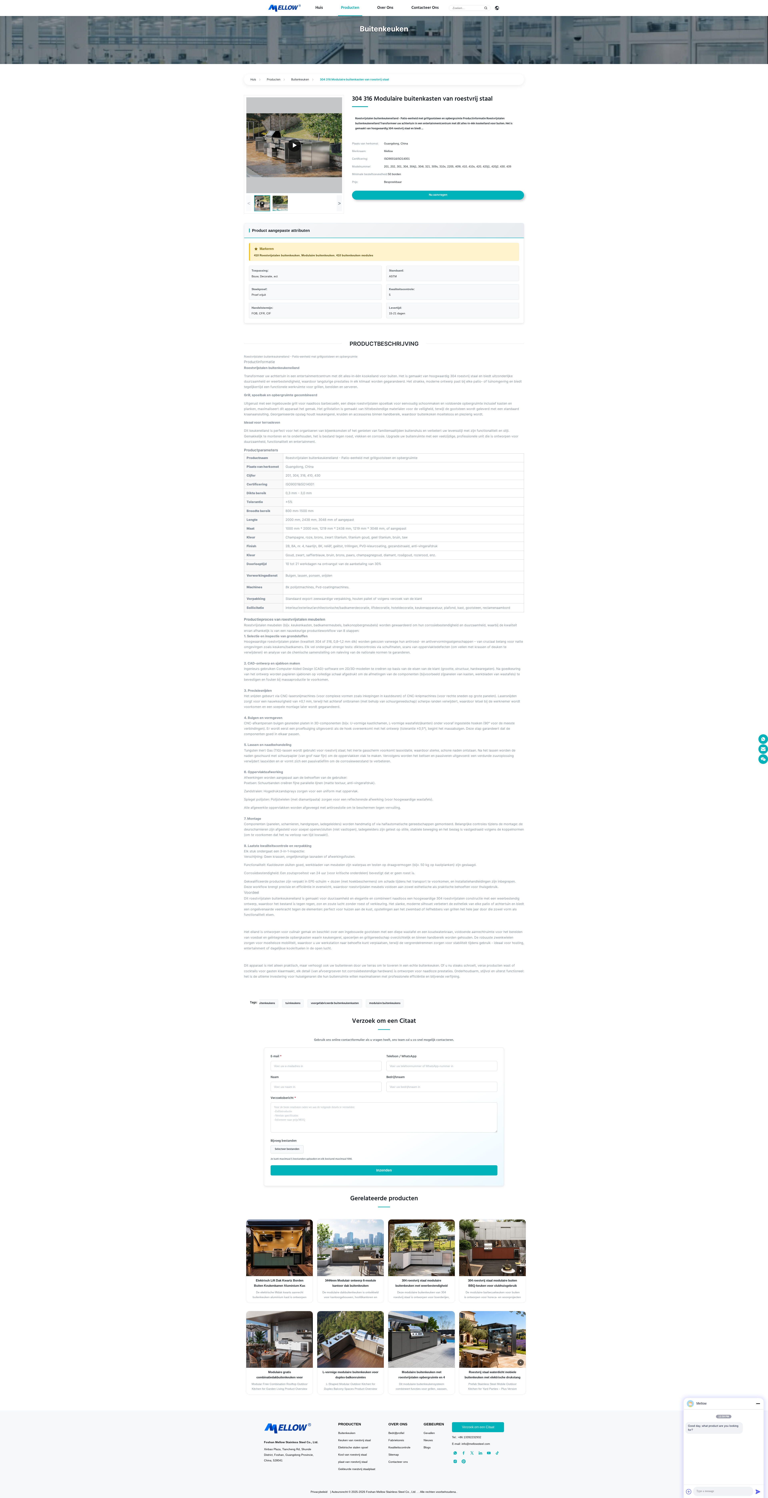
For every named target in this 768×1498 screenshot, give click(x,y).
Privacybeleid (319, 1491)
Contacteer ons (425, 8)
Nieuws (428, 1440)
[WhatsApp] (763, 739)
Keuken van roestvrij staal (354, 1440)
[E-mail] (763, 749)
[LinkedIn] (480, 1453)
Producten (273, 79)
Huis (319, 8)
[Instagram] (455, 1461)
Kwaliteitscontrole (399, 1447)
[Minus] (758, 1403)
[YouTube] (489, 1453)
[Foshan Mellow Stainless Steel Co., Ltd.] (284, 8)
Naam (275, 1077)
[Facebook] (463, 1453)
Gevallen (429, 1433)
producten (350, 8)
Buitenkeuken (300, 79)
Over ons (385, 8)
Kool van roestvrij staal (352, 1454)
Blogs (427, 1447)
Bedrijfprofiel (396, 1433)
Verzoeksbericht (283, 1098)
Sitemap (393, 1454)
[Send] (758, 1491)
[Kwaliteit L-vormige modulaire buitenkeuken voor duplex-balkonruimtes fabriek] (350, 1339)
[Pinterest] (463, 1461)
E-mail (276, 1056)
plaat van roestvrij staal (352, 1461)
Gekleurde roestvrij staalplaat (356, 1469)
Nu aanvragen (438, 195)
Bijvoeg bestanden (284, 1141)
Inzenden (384, 1170)
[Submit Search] (485, 8)
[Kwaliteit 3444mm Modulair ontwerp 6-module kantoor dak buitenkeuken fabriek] (350, 1247)
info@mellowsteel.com (476, 1443)
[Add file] (689, 1491)
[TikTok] (497, 1453)
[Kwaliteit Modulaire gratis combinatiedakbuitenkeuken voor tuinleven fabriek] (279, 1339)
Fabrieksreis (396, 1440)
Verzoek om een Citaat (478, 1427)
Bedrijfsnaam (395, 1077)
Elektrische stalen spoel (353, 1447)
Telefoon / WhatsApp (401, 1056)
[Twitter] (472, 1453)
